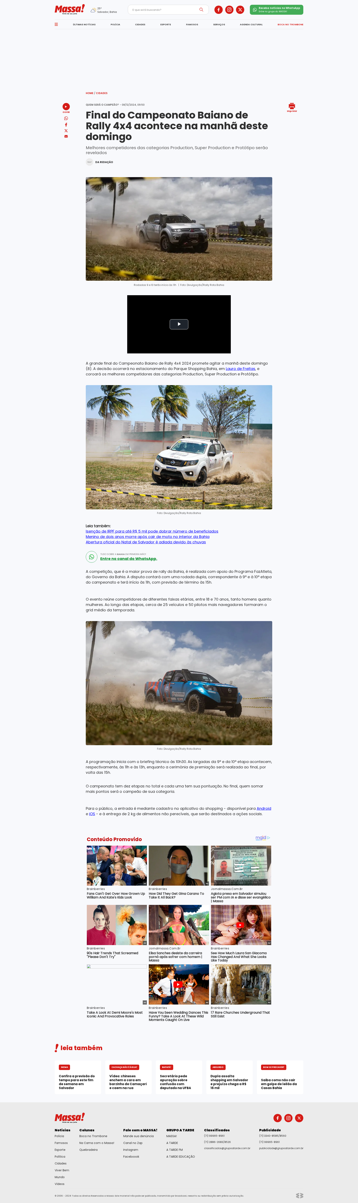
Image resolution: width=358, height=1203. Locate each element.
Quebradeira (88, 1150)
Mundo (60, 1177)
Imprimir (292, 111)
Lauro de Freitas (240, 368)
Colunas (86, 1130)
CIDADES (140, 24)
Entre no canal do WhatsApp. (128, 558)
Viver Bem (62, 1170)
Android (264, 808)
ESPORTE (165, 24)
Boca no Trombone (93, 1136)
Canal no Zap (133, 1143)
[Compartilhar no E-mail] (66, 136)
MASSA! (171, 1136)
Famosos (61, 1143)
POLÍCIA (115, 24)
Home (90, 93)
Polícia (59, 1136)
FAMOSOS (192, 24)
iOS (92, 813)
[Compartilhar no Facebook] (66, 125)
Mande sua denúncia (138, 1136)
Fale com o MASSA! (140, 1130)
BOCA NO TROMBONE (290, 24)
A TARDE (172, 1143)
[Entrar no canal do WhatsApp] (91, 557)
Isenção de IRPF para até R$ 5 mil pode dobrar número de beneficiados (152, 531)
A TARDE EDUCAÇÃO (180, 1157)
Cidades (102, 93)
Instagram (130, 1150)
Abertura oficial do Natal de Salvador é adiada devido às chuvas (146, 542)
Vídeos (59, 1184)
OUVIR (66, 112)
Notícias (62, 1130)
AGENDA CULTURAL (251, 24)
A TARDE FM (174, 1150)
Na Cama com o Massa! (96, 1143)
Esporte (60, 1150)
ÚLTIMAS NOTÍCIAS (84, 24)
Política (60, 1157)
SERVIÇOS (219, 24)
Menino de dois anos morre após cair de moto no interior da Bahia (147, 536)
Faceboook (131, 1157)
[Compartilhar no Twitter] (66, 131)
